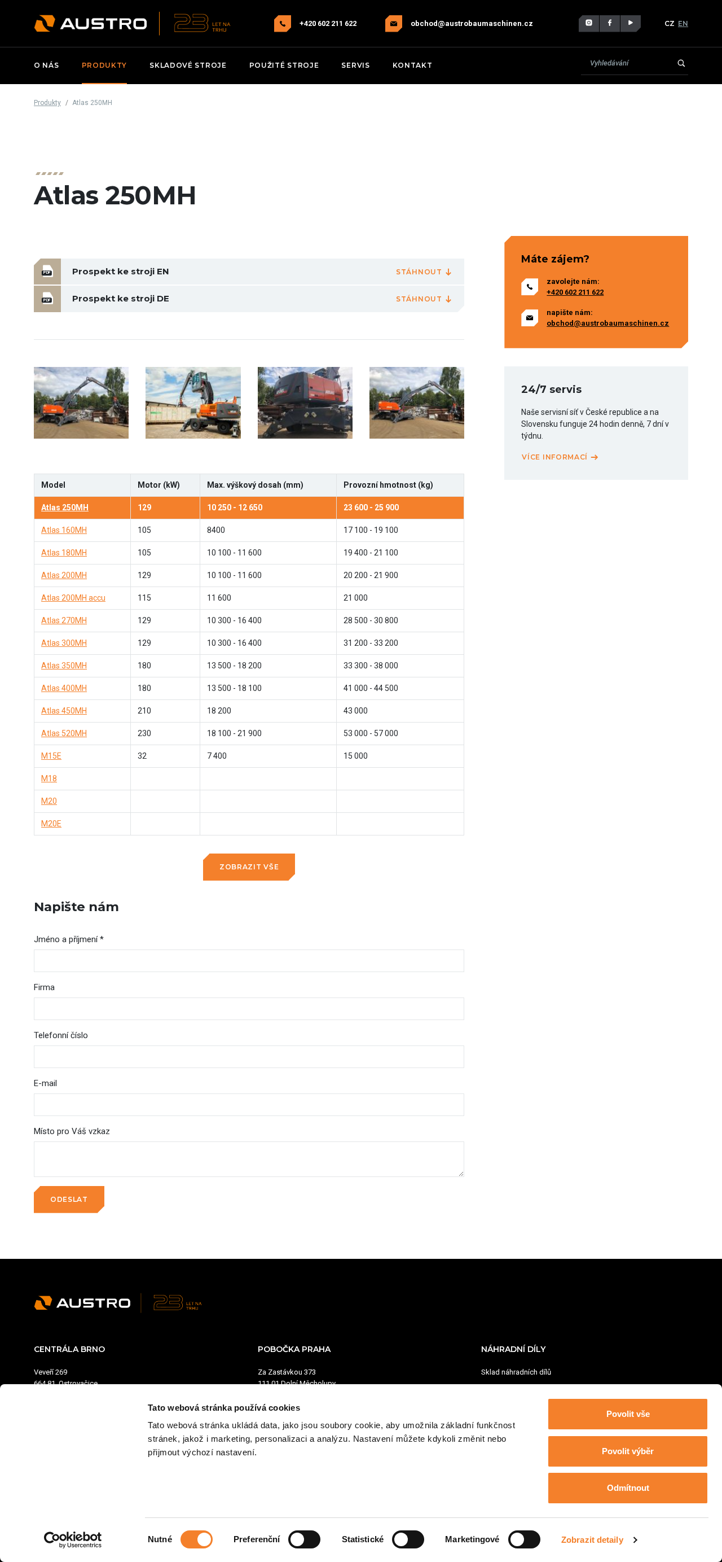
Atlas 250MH (65, 507)
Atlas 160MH (64, 530)
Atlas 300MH (64, 642)
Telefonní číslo (61, 1035)
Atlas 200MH (64, 575)
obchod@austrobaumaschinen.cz (472, 23)
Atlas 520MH (64, 733)
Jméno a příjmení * (69, 939)
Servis (355, 65)
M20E (51, 823)
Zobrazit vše (249, 867)
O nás (46, 65)
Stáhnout (420, 272)
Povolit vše (628, 1414)
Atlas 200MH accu (73, 597)
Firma (44, 987)
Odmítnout (628, 1488)
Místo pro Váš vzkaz (72, 1131)
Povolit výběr (628, 1451)
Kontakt (413, 65)
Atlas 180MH (64, 552)
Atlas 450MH (64, 710)
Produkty (104, 65)
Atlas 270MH (64, 620)
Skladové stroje (188, 65)
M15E (51, 755)
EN (683, 23)
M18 (49, 778)
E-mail (45, 1083)
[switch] (304, 1539)
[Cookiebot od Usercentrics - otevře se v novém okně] (73, 1540)
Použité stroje (284, 65)
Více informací (556, 457)
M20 (49, 801)
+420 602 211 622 (329, 23)
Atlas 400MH (64, 688)
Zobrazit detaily (592, 1540)
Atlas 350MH (64, 665)
